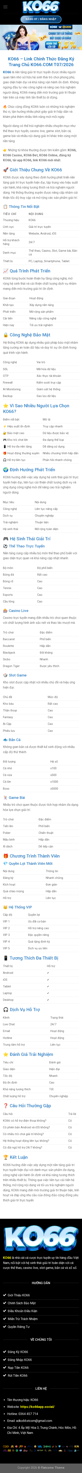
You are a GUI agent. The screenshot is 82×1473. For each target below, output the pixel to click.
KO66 (7, 72)
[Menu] (5, 7)
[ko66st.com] (41, 7)
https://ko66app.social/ (37, 1407)
